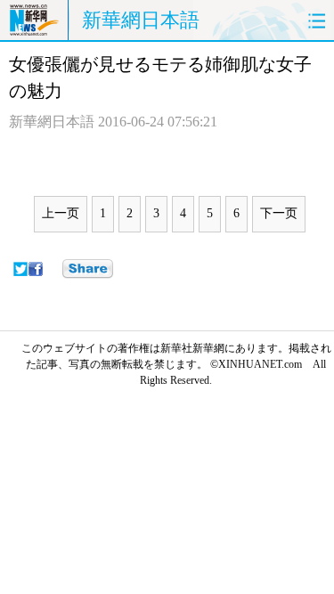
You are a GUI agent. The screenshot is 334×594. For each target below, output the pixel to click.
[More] (87, 269)
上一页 (60, 213)
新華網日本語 (141, 20)
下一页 (278, 213)
